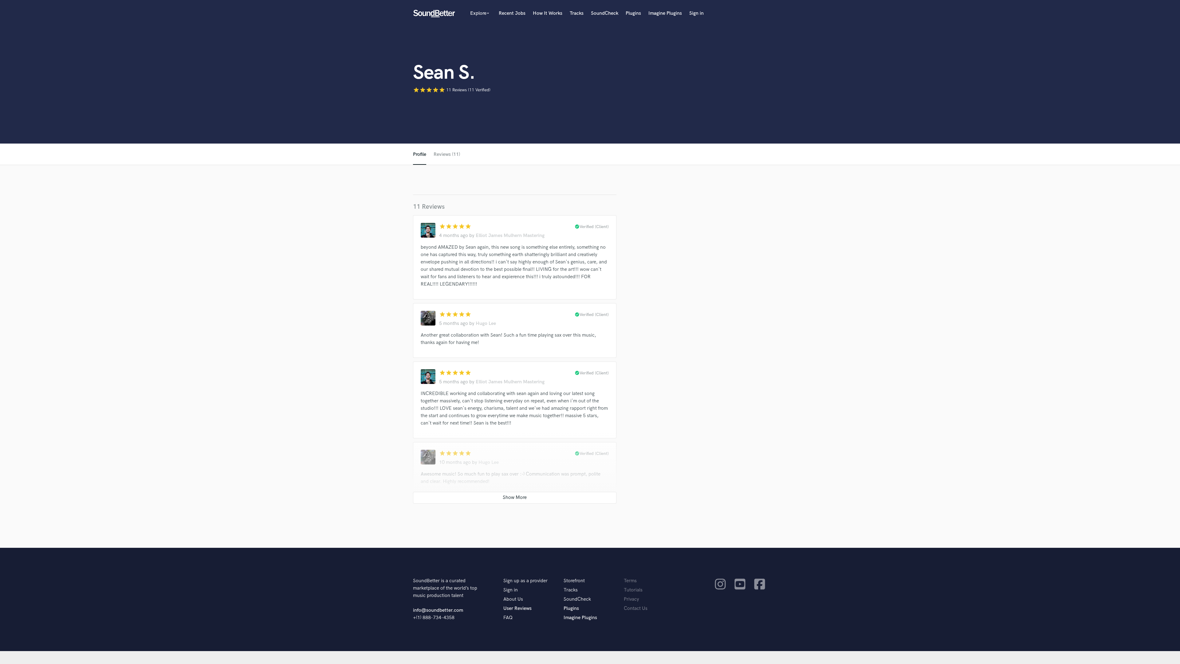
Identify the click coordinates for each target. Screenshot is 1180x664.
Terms (630, 581)
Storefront (574, 581)
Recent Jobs (512, 13)
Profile (419, 154)
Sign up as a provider (525, 581)
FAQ (508, 618)
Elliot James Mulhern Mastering (510, 236)
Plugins (633, 13)
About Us (513, 599)
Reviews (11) (447, 154)
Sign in (696, 13)
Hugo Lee (486, 323)
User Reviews (517, 608)
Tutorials (633, 590)
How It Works (547, 13)
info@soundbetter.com (438, 610)
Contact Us (635, 608)
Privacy (631, 599)
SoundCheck (604, 13)
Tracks (577, 13)
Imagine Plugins (665, 13)
